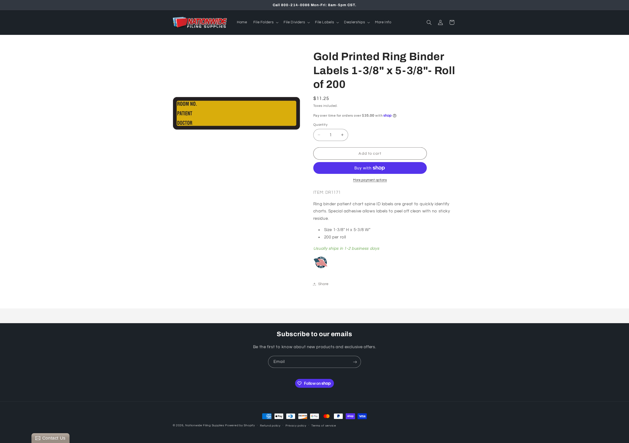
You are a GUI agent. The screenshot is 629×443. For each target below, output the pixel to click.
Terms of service (323, 425)
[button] (265, 22)
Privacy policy (296, 425)
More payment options (370, 180)
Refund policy (270, 425)
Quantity (320, 124)
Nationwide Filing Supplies (204, 425)
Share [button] (323, 284)
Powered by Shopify (240, 425)
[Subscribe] (355, 362)
